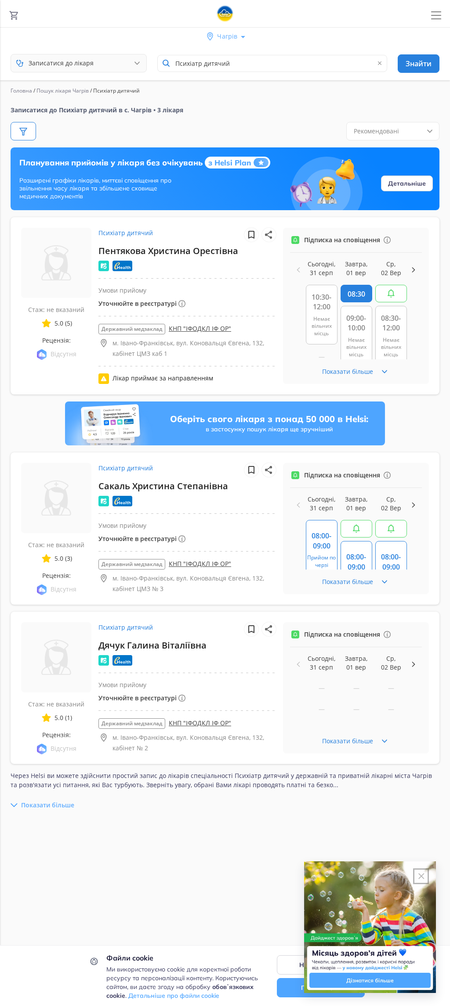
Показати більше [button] (47, 805)
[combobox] (272, 63)
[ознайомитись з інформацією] (391, 293)
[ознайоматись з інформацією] (387, 240)
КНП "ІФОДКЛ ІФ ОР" (200, 328)
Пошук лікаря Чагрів (62, 90)
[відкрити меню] (436, 15)
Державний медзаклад (132, 329)
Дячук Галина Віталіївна (152, 645)
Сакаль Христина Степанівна (163, 486)
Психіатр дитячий (125, 233)
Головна (21, 90)
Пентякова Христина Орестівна (168, 251)
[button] (269, 235)
